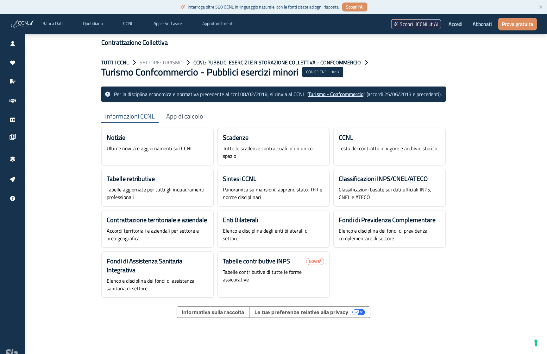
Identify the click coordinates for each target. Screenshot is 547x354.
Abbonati (482, 24)
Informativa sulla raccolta (213, 312)
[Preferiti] (12, 62)
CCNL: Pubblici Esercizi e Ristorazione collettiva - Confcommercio (277, 62)
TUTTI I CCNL (115, 62)
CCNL (128, 23)
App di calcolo (184, 116)
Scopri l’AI (354, 6)
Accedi (455, 24)
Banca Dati (52, 23)
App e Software (168, 23)
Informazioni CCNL (130, 116)
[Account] (12, 43)
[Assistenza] (12, 198)
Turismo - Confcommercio (335, 94)
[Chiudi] (540, 7)
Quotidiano (93, 23)
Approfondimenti (218, 23)
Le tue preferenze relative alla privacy (301, 312)
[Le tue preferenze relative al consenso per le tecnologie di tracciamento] (536, 343)
